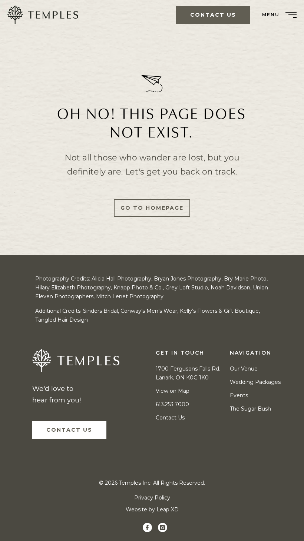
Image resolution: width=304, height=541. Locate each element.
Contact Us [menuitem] (213, 14)
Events (239, 395)
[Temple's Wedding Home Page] (75, 362)
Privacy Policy (152, 497)
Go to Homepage (152, 208)
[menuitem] (45, 15)
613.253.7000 (172, 404)
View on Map (172, 391)
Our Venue (244, 368)
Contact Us (69, 430)
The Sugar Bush (250, 408)
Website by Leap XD (152, 509)
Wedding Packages (255, 382)
